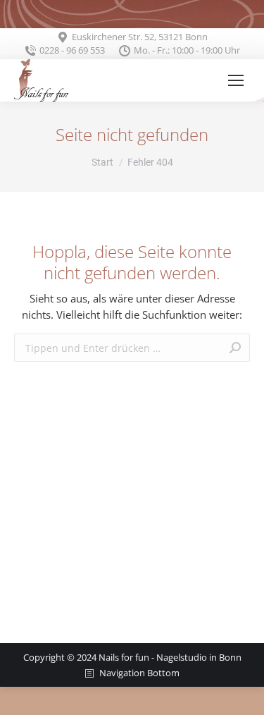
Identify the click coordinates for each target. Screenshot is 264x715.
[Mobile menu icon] (236, 80)
